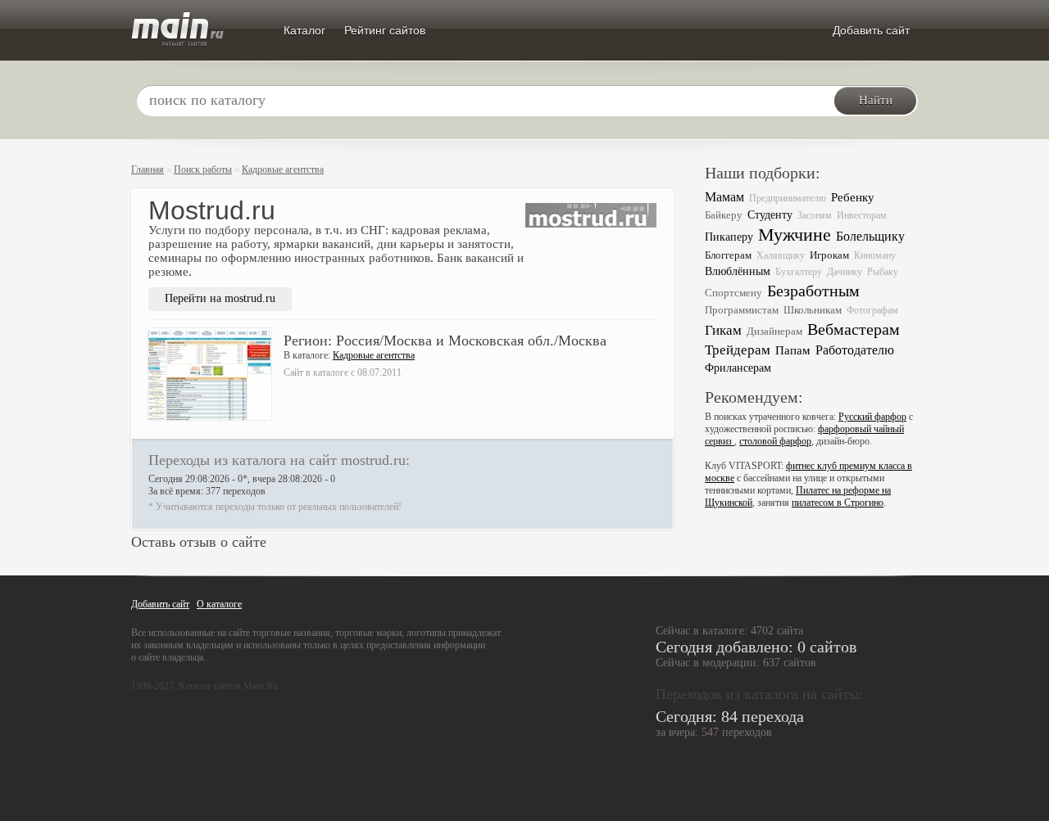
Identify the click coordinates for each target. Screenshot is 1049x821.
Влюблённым (737, 271)
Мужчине (794, 235)
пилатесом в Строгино (837, 502)
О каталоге (219, 604)
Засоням (814, 215)
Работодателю (854, 350)
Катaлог (304, 30)
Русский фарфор (872, 416)
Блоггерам (728, 255)
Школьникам (812, 310)
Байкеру (723, 215)
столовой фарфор (775, 441)
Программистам (742, 310)
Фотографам (872, 310)
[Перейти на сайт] (590, 244)
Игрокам (829, 255)
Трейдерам (737, 350)
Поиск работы (203, 169)
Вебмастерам (853, 329)
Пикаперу (729, 237)
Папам (793, 350)
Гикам (723, 330)
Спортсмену (733, 292)
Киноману (875, 255)
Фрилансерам (738, 368)
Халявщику (780, 255)
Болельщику (870, 236)
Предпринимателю (787, 198)
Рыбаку (882, 271)
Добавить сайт (871, 30)
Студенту (769, 215)
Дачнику (844, 271)
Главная (147, 169)
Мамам (724, 197)
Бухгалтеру (798, 271)
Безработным (813, 291)
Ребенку (852, 197)
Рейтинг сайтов (384, 30)
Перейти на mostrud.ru (220, 298)
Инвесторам (862, 215)
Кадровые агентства (283, 169)
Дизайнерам (774, 331)
